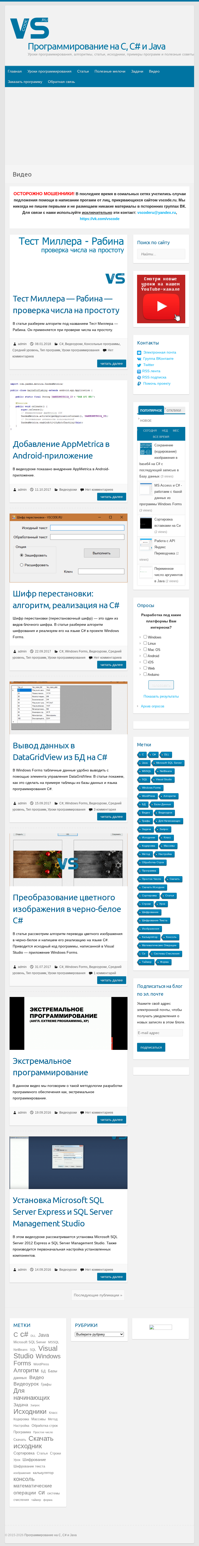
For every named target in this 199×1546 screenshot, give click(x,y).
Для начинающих (169, 820)
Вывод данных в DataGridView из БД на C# (60, 751)
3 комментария (105, 809)
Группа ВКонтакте (158, 358)
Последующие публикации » (98, 1295)
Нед (165, 430)
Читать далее (112, 363)
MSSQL (146, 771)
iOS (151, 662)
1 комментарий (105, 973)
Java (145, 762)
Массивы (169, 845)
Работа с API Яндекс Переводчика (164, 547)
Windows (154, 637)
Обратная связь (61, 82)
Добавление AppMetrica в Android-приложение (61, 449)
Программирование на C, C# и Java (96, 46)
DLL (166, 754)
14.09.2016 (43, 1269)
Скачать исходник (153, 887)
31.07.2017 (43, 967)
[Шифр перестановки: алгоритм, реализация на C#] (68, 548)
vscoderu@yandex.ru (156, 212)
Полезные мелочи (110, 71)
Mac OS (154, 650)
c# (154, 754)
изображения (150, 928)
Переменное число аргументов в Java (168, 575)
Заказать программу (25, 82)
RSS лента (151, 371)
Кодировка (148, 845)
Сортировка (149, 895)
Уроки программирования (49, 71)
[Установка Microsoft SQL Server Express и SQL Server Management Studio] (68, 1162)
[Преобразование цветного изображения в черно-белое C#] (68, 859)
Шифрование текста (154, 920)
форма (164, 961)
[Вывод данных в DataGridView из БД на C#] (68, 707)
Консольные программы (102, 344)
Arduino (153, 675)
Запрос (164, 829)
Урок (162, 903)
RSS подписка (154, 377)
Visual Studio (164, 779)
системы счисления (166, 953)
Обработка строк (153, 862)
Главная (15, 71)
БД (144, 804)
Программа (149, 870)
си (143, 953)
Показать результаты (161, 696)
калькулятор (150, 937)
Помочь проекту (156, 383)
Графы (146, 820)
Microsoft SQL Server (169, 762)
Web (151, 668)
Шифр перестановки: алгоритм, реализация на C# (66, 599)
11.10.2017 (43, 489)
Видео (154, 71)
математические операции (159, 945)
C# (61, 344)
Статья (169, 895)
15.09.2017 (43, 803)
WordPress (148, 796)
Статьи (83, 71)
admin (22, 344)
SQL (144, 779)
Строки (146, 903)
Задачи (137, 71)
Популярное (151, 410)
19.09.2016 (43, 1112)
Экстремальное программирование (50, 1066)
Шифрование (150, 912)
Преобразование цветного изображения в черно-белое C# (67, 909)
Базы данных (162, 804)
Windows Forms (76, 651)
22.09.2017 (43, 651)
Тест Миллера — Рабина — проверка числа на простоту (66, 304)
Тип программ (50, 350)
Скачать (175, 878)
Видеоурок (165, 812)
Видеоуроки (74, 344)
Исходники (148, 837)
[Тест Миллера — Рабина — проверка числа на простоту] (68, 261)
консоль (171, 937)
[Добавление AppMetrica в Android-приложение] (68, 406)
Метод (146, 854)
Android (153, 656)
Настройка (165, 854)
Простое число (151, 878)
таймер (147, 961)
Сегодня (150, 430)
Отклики (174, 410)
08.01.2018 (43, 344)
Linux (152, 643)
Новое (146, 421)
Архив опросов (152, 706)
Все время (161, 436)
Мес (176, 430)
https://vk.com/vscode (99, 219)
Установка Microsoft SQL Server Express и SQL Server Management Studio (63, 1211)
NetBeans (166, 771)
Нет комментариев (99, 489)
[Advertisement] (99, 126)
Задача (146, 829)
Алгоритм (170, 796)
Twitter (148, 365)
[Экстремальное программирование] (68, 1023)
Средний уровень (25, 350)
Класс (167, 837)
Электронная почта (159, 352)
